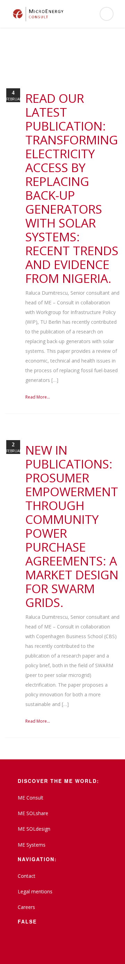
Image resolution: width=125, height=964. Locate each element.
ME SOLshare (33, 813)
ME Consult (30, 797)
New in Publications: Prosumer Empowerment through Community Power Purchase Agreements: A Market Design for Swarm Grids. (71, 526)
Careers (26, 907)
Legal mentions (35, 891)
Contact (26, 876)
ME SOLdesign (34, 828)
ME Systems (31, 844)
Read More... (37, 397)
